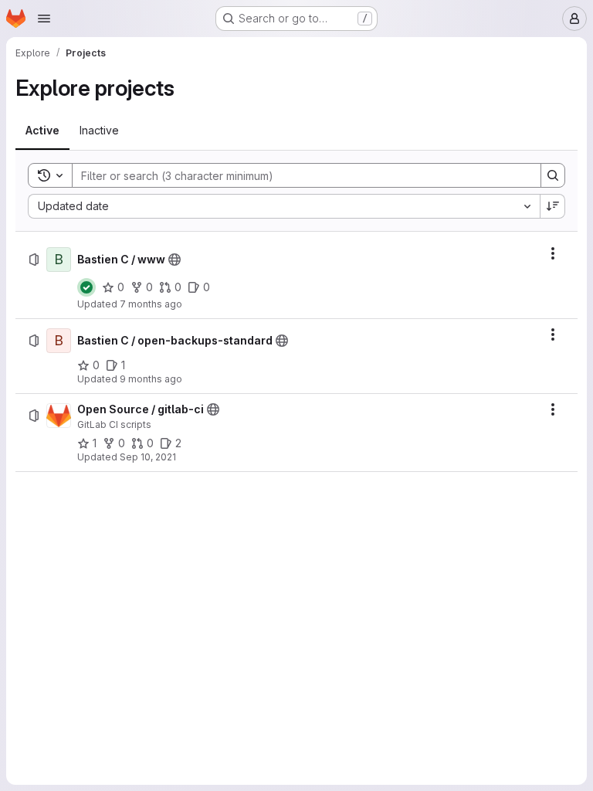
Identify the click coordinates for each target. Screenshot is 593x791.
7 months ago (151, 304)
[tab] (42, 130)
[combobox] (284, 206)
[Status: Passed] (86, 287)
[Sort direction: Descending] (552, 206)
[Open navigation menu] (44, 18)
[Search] (552, 175)
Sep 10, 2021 (148, 457)
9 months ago (151, 379)
